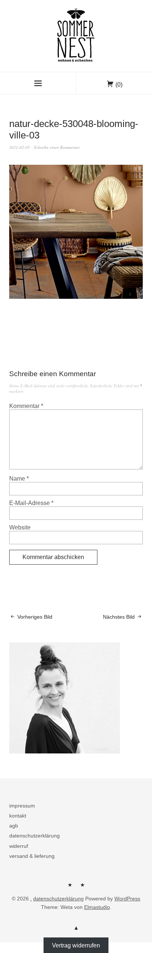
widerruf (18, 846)
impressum (22, 806)
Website (20, 527)
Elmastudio (97, 907)
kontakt (17, 816)
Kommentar (26, 406)
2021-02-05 (19, 147)
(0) (118, 84)
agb (13, 826)
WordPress (127, 899)
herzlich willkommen (69, 887)
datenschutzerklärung (34, 836)
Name (19, 478)
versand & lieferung (32, 856)
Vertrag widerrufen (76, 945)
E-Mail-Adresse (31, 503)
